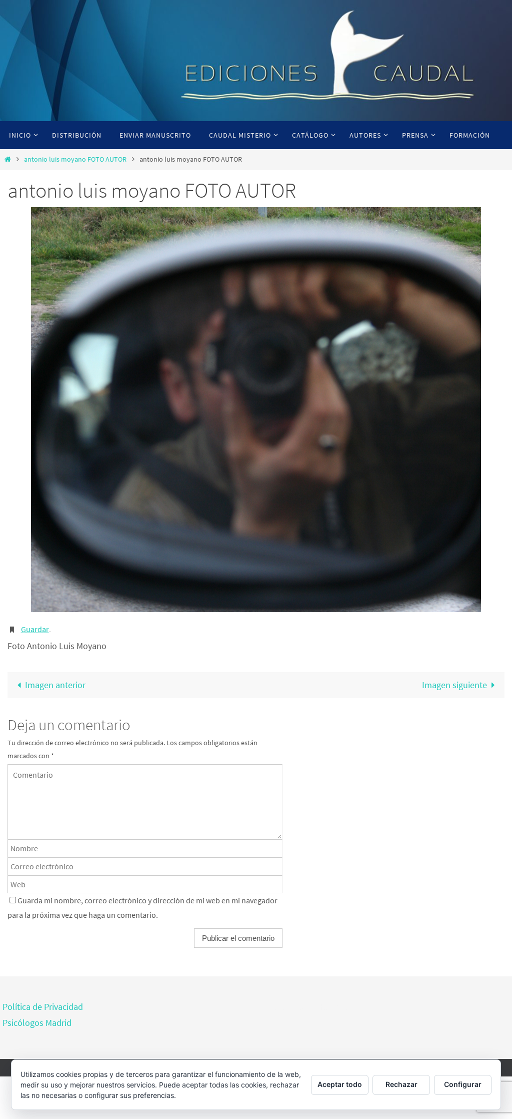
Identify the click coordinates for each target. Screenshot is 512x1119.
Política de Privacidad (42, 1004)
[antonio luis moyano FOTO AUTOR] (256, 409)
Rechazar (402, 1084)
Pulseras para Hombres (308, 1004)
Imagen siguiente (454, 682)
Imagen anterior (55, 682)
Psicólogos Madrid (37, 1020)
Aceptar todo (340, 1084)
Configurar (463, 1084)
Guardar (35, 628)
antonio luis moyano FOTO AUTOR (75, 159)
